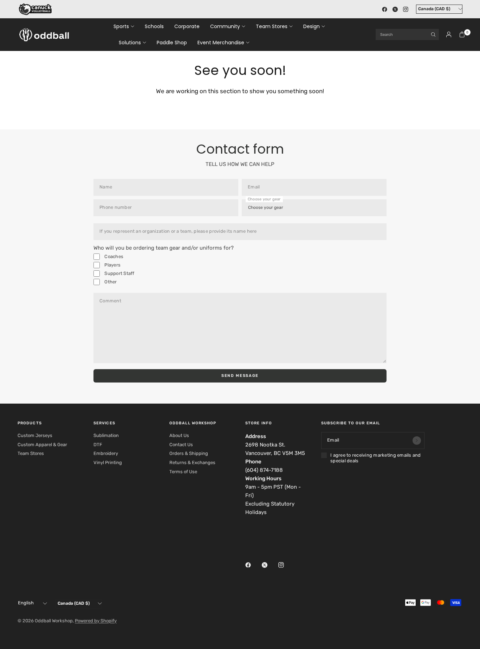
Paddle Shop (172, 42)
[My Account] (448, 34)
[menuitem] (126, 26)
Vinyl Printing (107, 462)
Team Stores (271, 26)
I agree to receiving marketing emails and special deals (375, 457)
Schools (154, 26)
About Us (179, 435)
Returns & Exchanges (192, 462)
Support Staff (119, 273)
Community (225, 26)
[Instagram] (405, 9)
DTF (97, 444)
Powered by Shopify (96, 620)
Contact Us (181, 444)
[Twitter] (395, 9)
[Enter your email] (417, 440)
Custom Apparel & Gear (42, 444)
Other (110, 281)
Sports (121, 26)
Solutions (130, 42)
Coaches (113, 256)
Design (311, 26)
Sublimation (106, 435)
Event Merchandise (220, 42)
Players (112, 265)
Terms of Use (183, 471)
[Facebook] (384, 9)
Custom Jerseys (35, 435)
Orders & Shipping (188, 453)
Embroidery (105, 453)
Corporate (187, 26)
